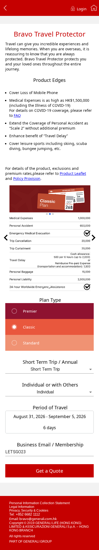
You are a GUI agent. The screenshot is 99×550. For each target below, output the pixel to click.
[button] (43, 287)
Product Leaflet (73, 173)
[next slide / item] (92, 237)
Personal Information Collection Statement (39, 503)
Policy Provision (26, 178)
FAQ (17, 115)
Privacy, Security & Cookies (28, 510)
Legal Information (21, 507)
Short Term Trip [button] (45, 369)
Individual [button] (45, 391)
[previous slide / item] (7, 237)
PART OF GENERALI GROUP (30, 541)
